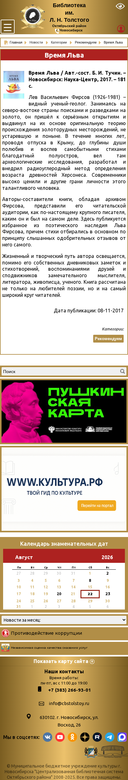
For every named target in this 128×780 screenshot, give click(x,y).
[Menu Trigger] (8, 27)
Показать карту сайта (61, 661)
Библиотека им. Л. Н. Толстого (69, 12)
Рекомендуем (108, 338)
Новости (37, 42)
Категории (59, 42)
